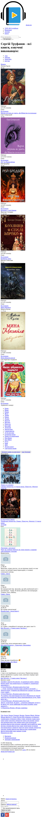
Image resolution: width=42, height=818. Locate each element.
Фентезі (7, 420)
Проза (7, 417)
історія (24, 731)
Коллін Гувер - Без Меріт (9, 662)
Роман (7, 412)
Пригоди (8, 424)
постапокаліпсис (6, 727)
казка (2, 720)
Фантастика (9, 429)
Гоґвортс (16, 715)
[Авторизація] (12, 39)
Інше (6, 443)
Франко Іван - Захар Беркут (10, 611)
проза (26, 727)
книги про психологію (28, 722)
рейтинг (7, 57)
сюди (24, 750)
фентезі (3, 731)
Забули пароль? (11, 804)
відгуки (7, 61)
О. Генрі (14, 717)
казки (6, 720)
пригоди (21, 727)
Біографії (8, 426)
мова (39, 724)
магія (29, 724)
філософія (9, 731)
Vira (2, 715)
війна (19, 719)
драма (34, 719)
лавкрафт (24, 724)
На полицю (4, 111)
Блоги (7, 33)
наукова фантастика (12, 726)
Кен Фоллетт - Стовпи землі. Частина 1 (14, 628)
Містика (7, 422)
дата (6, 56)
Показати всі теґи (7, 733)
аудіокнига (28, 717)
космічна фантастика (8, 724)
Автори (7, 32)
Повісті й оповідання (12, 436)
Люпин (27, 715)
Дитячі (7, 419)
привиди (15, 727)
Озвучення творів (10, 448)
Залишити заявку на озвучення (11, 452)
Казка (6, 408)
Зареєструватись (11, 799)
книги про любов (15, 722)
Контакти (8, 736)
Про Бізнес (8, 438)
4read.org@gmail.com (8, 751)
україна (9, 729)
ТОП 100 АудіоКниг (11, 28)
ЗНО (6, 445)
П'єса (6, 441)
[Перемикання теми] (1, 39)
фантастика (16, 729)
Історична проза (10, 434)
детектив (29, 719)
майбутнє (34, 724)
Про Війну (8, 440)
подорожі (35, 726)
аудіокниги (13, 719)
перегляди (8, 59)
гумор (23, 719)
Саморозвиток (9, 431)
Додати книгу (9, 447)
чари (14, 731)
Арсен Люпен (8, 715)
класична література (15, 720)
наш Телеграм (26, 452)
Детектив (8, 427)
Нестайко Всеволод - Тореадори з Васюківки (16, 645)
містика (3, 726)
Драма (7, 415)
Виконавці (8, 30)
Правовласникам (10, 738)
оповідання (27, 726)
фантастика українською (28, 729)
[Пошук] (20, 37)
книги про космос (29, 720)
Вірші (6, 410)
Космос (22, 715)
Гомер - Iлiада (5, 573)
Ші (23, 717)
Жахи (6, 413)
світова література (35, 727)
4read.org (29, 25)
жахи (38, 719)
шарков (18, 731)
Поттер (19, 717)
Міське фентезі (6, 717)
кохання (17, 724)
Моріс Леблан (35, 715)
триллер (3, 729)
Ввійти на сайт (6, 810)
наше (21, 726)
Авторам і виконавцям (12, 739)
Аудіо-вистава (9, 433)
